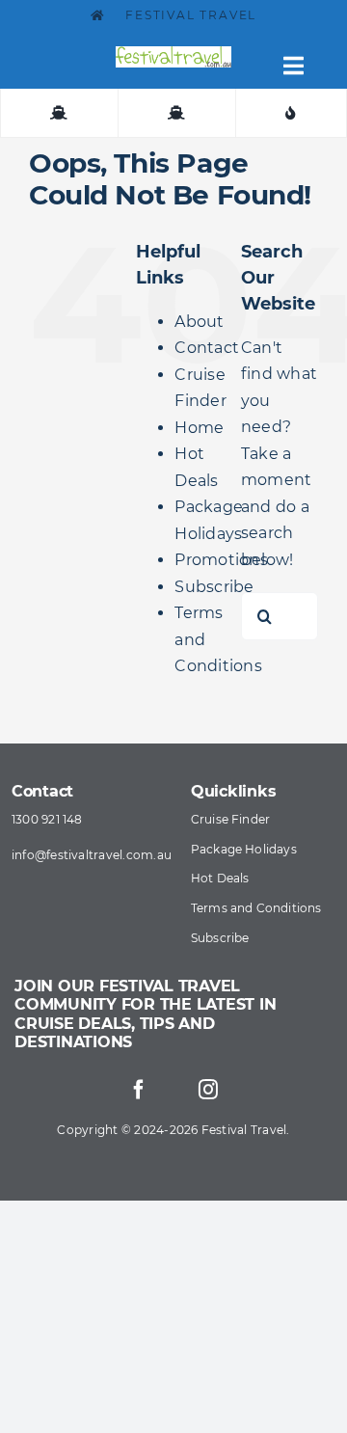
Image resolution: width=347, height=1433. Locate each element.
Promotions (220, 560)
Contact (206, 347)
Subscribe (214, 587)
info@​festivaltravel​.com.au (92, 855)
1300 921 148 (47, 819)
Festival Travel (189, 15)
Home (199, 428)
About (199, 321)
